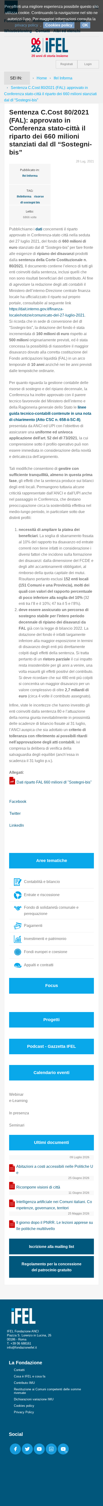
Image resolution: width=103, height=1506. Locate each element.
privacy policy (26, 25)
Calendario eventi (51, 1072)
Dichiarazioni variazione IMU (33, 1399)
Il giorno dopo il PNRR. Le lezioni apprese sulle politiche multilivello (54, 1225)
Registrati (66, 64)
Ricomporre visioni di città (38, 1187)
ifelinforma (24, 196)
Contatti (19, 1370)
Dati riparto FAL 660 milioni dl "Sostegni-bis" (54, 782)
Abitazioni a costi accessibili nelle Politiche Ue (54, 1169)
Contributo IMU (24, 1383)
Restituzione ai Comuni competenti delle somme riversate (47, 1391)
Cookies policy (24, 1405)
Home (42, 78)
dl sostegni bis (30, 202)
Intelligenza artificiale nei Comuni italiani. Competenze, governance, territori (54, 1205)
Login (88, 64)
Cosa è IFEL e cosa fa (29, 1376)
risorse (39, 196)
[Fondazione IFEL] (51, 47)
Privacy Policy (24, 1412)
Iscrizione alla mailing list (51, 1247)
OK (85, 25)
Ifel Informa (63, 78)
